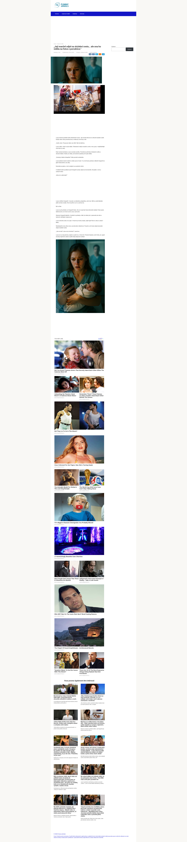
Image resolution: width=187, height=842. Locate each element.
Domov (57, 13)
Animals (82, 13)
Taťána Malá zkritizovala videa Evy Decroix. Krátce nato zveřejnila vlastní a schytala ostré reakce (65, 723)
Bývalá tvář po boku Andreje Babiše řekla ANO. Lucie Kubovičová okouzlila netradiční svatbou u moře (65, 697)
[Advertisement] (93, 28)
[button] (79, 99)
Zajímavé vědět (66, 13)
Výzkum (113, 46)
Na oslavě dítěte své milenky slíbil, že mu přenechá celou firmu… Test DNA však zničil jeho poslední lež (92, 778)
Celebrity (75, 13)
